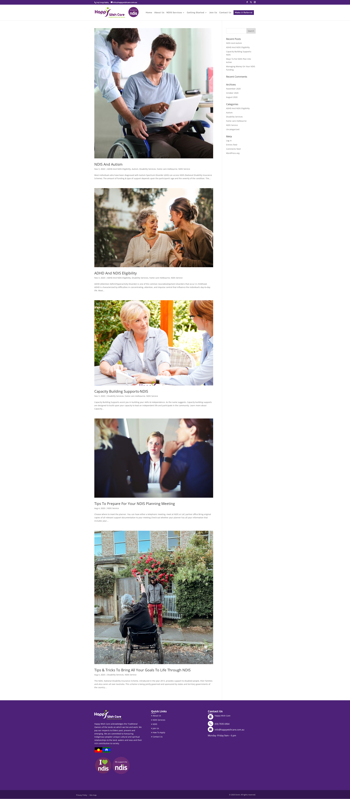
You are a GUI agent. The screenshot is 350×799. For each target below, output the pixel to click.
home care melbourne (167, 169)
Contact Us (225, 13)
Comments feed (233, 149)
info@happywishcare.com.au (229, 729)
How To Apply (158, 732)
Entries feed (231, 144)
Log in (229, 140)
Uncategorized (232, 129)
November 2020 (233, 88)
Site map (93, 795)
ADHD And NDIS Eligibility (119, 169)
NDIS (154, 724)
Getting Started (195, 13)
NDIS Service (184, 169)
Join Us (213, 13)
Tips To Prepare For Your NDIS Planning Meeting (134, 503)
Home (149, 13)
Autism (135, 169)
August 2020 (231, 97)
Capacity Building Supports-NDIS (121, 391)
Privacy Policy (81, 795)
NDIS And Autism (108, 164)
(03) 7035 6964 (222, 723)
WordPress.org (233, 153)
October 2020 (232, 93)
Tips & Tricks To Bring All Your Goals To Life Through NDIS (142, 670)
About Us (159, 13)
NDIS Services (174, 13)
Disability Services (147, 169)
